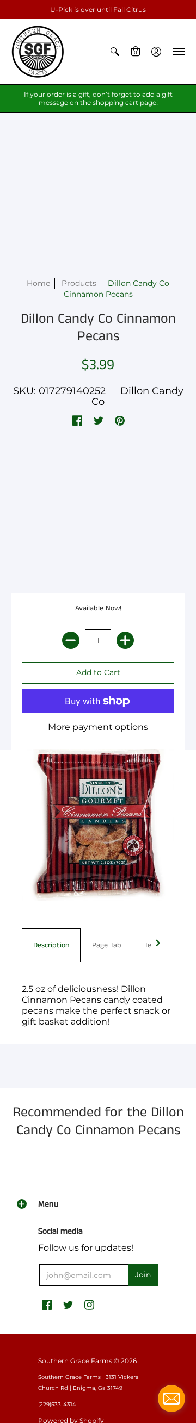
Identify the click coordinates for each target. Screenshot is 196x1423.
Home (38, 283)
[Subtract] (70, 640)
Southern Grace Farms (75, 1361)
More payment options (98, 727)
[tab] (51, 945)
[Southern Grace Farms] (38, 51)
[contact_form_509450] (171, 1398)
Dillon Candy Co (137, 396)
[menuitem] (115, 51)
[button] (115, 51)
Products (79, 283)
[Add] (125, 640)
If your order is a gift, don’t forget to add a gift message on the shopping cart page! (98, 98)
